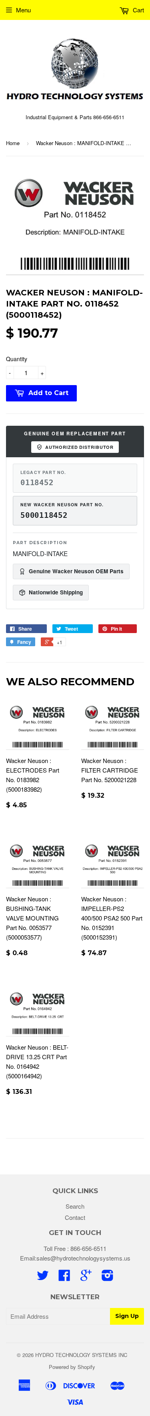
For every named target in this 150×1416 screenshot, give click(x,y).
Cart (137, 10)
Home (13, 143)
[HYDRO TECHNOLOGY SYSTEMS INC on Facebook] (64, 1277)
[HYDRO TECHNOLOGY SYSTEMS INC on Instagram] (108, 1277)
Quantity (16, 359)
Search (75, 1206)
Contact (75, 1217)
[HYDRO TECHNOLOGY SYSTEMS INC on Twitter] (43, 1277)
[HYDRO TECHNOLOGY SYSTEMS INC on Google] (86, 1277)
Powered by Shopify (72, 1367)
